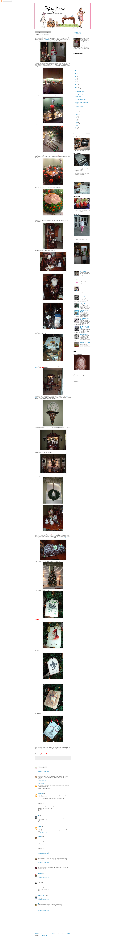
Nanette (39, 826)
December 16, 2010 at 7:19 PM (43, 853)
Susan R (39, 857)
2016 (76, 78)
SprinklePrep (40, 903)
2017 (76, 76)
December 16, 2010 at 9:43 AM (43, 771)
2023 (76, 70)
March (77, 122)
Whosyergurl (40, 873)
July (76, 116)
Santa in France (78, 96)
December (78, 88)
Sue (38, 815)
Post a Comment (39, 912)
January (77, 125)
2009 (76, 127)
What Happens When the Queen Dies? (84, 296)
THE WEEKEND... (78, 97)
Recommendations (77, 33)
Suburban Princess (41, 766)
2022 (76, 72)
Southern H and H (41, 783)
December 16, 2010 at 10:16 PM (43, 877)
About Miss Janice (77, 32)
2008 (76, 128)
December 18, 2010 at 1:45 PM (43, 899)
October (77, 111)
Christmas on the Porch (79, 91)
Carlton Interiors (47, 39)
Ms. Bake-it (40, 836)
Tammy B (39, 865)
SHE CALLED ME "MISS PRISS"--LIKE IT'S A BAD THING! (84, 327)
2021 (76, 73)
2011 (76, 85)
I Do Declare (40, 774)
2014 (76, 81)
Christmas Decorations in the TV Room (82, 93)
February (77, 123)
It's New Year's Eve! (78, 90)
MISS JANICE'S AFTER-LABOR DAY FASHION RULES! (84, 288)
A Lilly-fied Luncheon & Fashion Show (84, 280)
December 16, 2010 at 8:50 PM (43, 862)
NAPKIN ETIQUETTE (83, 271)
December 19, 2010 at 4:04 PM (43, 910)
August (77, 114)
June (77, 117)
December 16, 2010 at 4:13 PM (43, 844)
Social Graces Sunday (84, 334)
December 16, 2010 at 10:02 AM (43, 780)
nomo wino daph (41, 881)
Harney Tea (39, 219)
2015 (76, 79)
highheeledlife (40, 793)
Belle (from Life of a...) (42, 895)
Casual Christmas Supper (80, 94)
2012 (76, 84)
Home (53, 933)
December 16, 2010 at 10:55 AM (43, 822)
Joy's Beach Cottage (79, 106)
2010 (76, 87)
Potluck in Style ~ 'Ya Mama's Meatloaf (82, 100)
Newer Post (37, 933)
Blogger (67, 944)
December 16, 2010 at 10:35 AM (43, 799)
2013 (76, 82)
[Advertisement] (53, 923)
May (76, 119)
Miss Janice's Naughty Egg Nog (81, 99)
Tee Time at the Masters (84, 303)
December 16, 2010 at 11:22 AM (43, 832)
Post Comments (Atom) (44, 935)
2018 (76, 75)
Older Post (68, 933)
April (76, 120)
